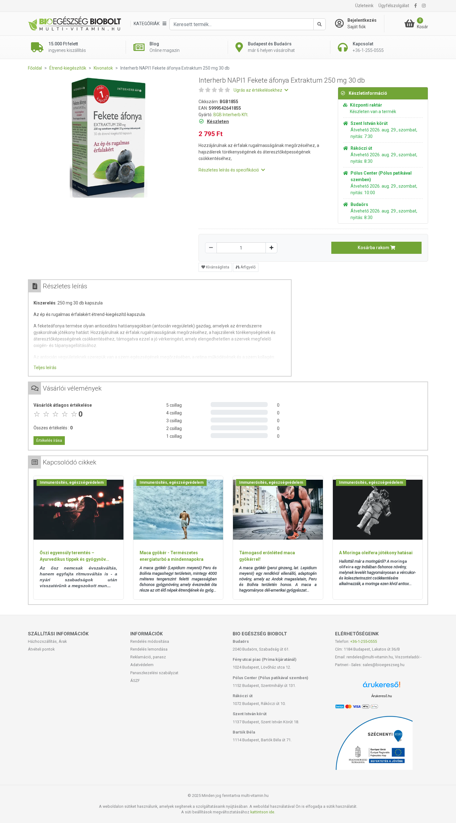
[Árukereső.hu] (381, 687)
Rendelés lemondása (149, 649)
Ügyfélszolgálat (393, 5)
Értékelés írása (49, 440)
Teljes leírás (45, 367)
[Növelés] (271, 247)
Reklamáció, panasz (148, 657)
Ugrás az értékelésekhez (258, 90)
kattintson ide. (262, 812)
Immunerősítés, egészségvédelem (72, 482)
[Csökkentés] (211, 247)
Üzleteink (364, 5)
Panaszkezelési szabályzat (154, 672)
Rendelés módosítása (149, 641)
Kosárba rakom (374, 247)
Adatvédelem (142, 664)
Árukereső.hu (381, 696)
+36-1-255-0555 (363, 641)
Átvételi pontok (41, 649)
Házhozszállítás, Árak (47, 641)
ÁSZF (135, 680)
